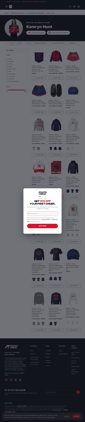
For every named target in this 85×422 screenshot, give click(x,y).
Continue (42, 226)
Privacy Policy (46, 219)
